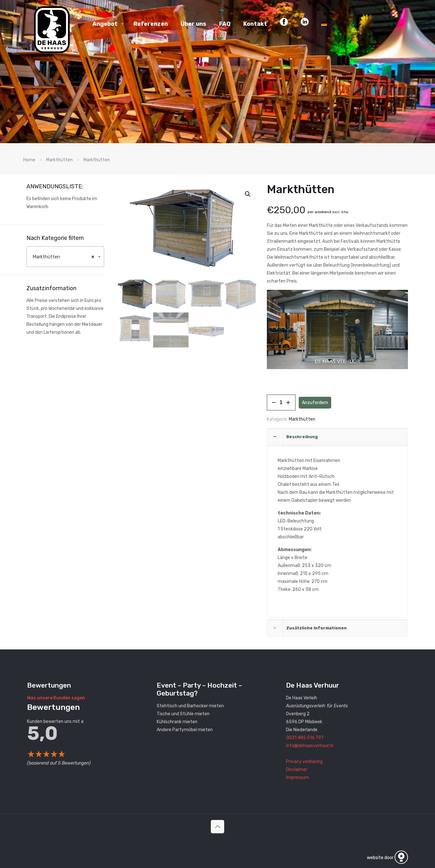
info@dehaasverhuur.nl (309, 745)
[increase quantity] (288, 402)
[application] (337, 329)
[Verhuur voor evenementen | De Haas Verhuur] (51, 24)
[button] (248, 194)
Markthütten (59, 160)
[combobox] (65, 256)
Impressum (297, 777)
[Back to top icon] (217, 826)
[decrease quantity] (274, 402)
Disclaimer (296, 769)
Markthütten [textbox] (63, 257)
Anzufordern (315, 402)
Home (29, 160)
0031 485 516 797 (305, 737)
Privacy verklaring (304, 761)
